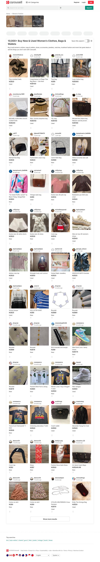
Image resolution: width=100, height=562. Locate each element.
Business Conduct (78, 550)
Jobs (50, 550)
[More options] (10, 89)
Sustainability (44, 550)
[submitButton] (89, 8)
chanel (21, 540)
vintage (40, 540)
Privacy (70, 550)
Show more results (50, 519)
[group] (50, 21)
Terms (65, 550)
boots (45, 540)
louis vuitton (13, 540)
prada (35, 540)
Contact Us (31, 550)
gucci (26, 540)
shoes (50, 540)
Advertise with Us (57, 550)
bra (7, 540)
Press (37, 550)
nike (30, 540)
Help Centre (24, 550)
